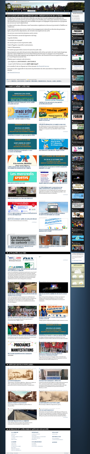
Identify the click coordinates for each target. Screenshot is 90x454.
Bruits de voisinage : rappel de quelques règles (22, 219)
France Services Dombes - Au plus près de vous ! (53, 183)
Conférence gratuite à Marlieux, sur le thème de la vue (77, 84)
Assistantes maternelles (75, 48)
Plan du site (82, 1)
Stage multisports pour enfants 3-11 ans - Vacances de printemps (20, 151)
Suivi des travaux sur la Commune (18, 421)
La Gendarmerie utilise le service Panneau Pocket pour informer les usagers (52, 214)
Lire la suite (65, 131)
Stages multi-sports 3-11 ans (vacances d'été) (21, 135)
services (13, 81)
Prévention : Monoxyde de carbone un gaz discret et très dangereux (20, 247)
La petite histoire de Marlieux (24, 368)
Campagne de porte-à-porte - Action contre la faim (77, 63)
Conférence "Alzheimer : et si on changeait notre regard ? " (78, 73)
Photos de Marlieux (21, 390)
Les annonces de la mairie (20, 408)
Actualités (18, 256)
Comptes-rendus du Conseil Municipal (76, 202)
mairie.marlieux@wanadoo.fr (77, 20)
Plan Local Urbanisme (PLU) (16, 450)
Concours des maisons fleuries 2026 (77, 123)
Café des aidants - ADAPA (78, 145)
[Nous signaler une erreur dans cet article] (67, 13)
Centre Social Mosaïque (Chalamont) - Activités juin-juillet (51, 103)
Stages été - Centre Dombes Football (19, 119)
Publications (13, 443)
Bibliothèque (13, 447)
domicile (27, 81)
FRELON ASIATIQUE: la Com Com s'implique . (20, 198)
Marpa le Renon (14, 439)
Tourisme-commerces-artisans (17, 436)
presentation (42, 81)
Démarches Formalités (15, 448)
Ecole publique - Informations (37, 446)
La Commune (17, 10)
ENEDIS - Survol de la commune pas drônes (77, 94)
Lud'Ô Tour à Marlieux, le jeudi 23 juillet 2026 (77, 234)
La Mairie (24, 10)
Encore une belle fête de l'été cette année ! (21, 317)
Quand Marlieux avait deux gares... (50, 403)
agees (54, 81)
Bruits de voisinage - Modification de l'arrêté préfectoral (78, 230)
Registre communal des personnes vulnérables (77, 142)
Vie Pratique (32, 10)
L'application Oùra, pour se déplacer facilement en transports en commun (19, 167)
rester (59, 81)
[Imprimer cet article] (68, 13)
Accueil (10, 10)
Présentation (13, 434)
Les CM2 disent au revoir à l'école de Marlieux (22, 335)
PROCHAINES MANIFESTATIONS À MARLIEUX (20, 353)
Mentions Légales (76, 1)
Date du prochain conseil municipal (76, 244)
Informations (17, 13)
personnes (34, 81)
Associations (34, 435)
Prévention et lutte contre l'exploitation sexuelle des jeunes (77, 103)
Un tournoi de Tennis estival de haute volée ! (77, 155)
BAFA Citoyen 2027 (76, 183)
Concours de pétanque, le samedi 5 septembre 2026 (77, 38)
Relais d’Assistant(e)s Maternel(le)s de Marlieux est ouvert (51, 230)
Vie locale (18, 281)
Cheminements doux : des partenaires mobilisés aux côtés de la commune (22, 269)
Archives (67, 10)
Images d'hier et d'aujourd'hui (17, 403)
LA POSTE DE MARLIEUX (14, 380)
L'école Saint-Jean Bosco (46, 410)
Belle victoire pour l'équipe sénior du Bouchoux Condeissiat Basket (50, 354)
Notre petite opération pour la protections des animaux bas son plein (77, 132)
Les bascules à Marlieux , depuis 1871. (50, 380)
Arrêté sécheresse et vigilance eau (77, 192)
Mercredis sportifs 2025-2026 (16, 183)
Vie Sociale (50, 10)
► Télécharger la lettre (77, 260)
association (20, 81)
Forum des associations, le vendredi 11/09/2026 (77, 113)
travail (49, 81)
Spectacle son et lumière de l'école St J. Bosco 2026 (77, 174)
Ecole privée (52, 408)
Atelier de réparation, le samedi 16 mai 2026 (52, 124)
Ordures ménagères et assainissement (39, 436)
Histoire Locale (59, 10)
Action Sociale (54, 434)
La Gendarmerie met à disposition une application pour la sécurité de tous (50, 188)
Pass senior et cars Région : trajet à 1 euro (52, 150)
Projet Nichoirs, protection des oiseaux (77, 211)
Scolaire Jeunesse (41, 10)
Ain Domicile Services (43, 66)
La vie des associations (20, 341)
